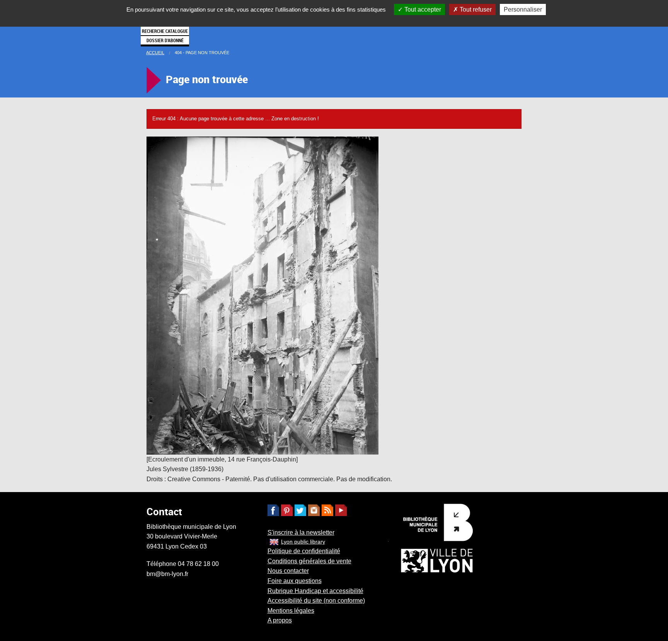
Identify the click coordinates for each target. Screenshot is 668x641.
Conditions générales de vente (309, 561)
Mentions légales (291, 610)
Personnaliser (523, 9)
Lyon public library (303, 541)
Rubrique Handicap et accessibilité (315, 591)
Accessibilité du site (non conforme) (316, 600)
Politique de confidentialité (304, 551)
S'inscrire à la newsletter (301, 532)
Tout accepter (422, 9)
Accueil (155, 52)
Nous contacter (288, 570)
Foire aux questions (295, 581)
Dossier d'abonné (165, 40)
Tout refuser (475, 9)
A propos (280, 620)
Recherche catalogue (165, 31)
